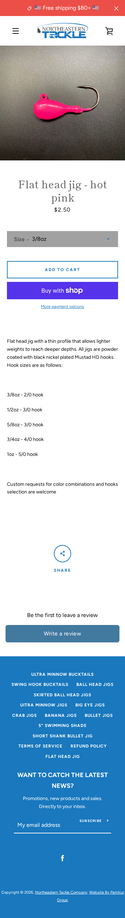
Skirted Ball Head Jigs (62, 695)
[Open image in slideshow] (62, 103)
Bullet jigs (99, 715)
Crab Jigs (24, 715)
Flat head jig (62, 756)
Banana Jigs (61, 715)
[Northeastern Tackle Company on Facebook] (62, 858)
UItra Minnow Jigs (43, 705)
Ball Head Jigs (95, 684)
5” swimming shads (62, 725)
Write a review (63, 633)
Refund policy (88, 746)
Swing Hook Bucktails (39, 684)
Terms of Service (40, 746)
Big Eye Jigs (90, 705)
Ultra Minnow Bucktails (62, 674)
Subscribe (91, 820)
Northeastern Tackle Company (61, 892)
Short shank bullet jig (63, 736)
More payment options (62, 306)
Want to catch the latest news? (62, 780)
